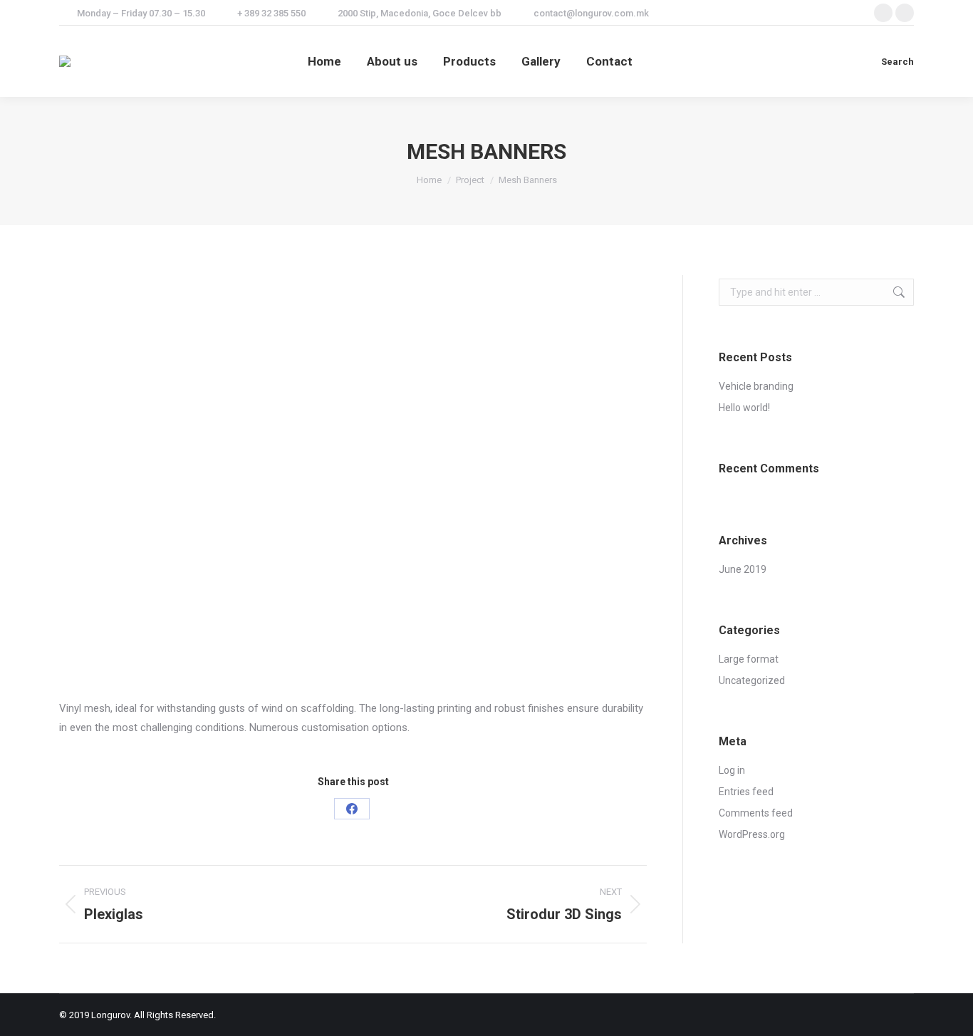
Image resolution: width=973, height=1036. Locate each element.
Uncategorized (752, 680)
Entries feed (746, 791)
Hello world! (744, 407)
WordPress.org (752, 834)
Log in (732, 770)
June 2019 (742, 569)
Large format (749, 659)
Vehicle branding (756, 386)
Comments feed (756, 813)
